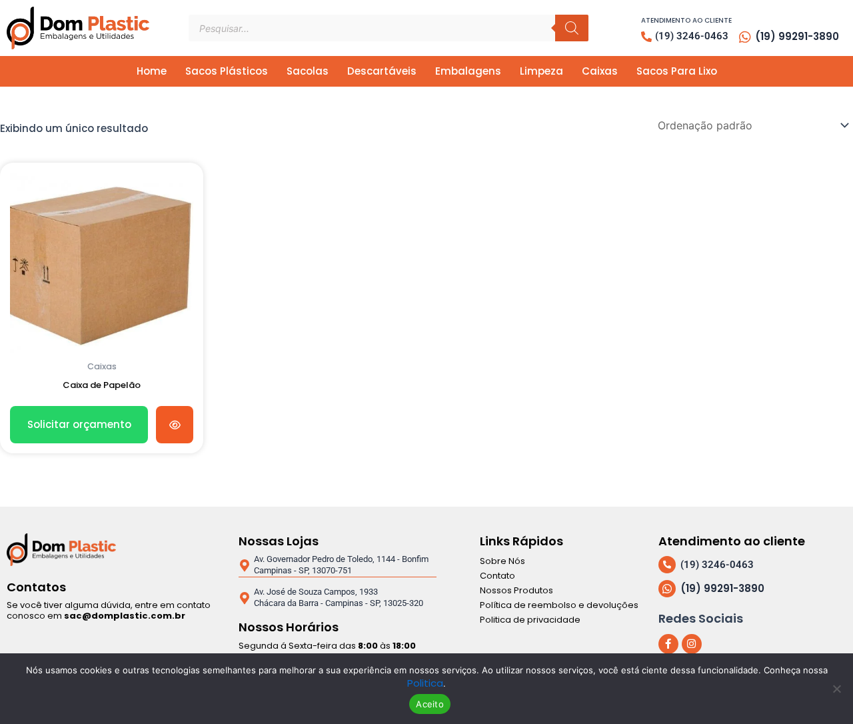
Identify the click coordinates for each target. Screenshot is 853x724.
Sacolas (308, 71)
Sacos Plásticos (226, 71)
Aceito (430, 704)
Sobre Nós (502, 561)
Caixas (600, 71)
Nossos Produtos (516, 590)
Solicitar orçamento (79, 424)
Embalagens (468, 71)
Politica (425, 683)
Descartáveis (382, 71)
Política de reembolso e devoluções (559, 605)
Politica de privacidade (530, 619)
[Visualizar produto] (174, 424)
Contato (497, 575)
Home (152, 71)
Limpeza (541, 71)
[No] (836, 688)
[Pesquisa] (571, 28)
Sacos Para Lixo (676, 71)
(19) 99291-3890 (797, 36)
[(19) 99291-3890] (745, 37)
